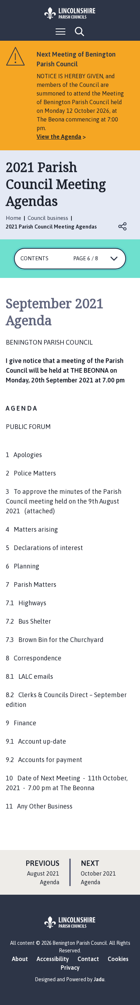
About (20, 959)
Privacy (70, 967)
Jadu (99, 979)
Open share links (123, 226)
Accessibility (53, 959)
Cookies (118, 959)
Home (13, 218)
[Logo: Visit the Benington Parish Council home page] (70, 13)
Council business (48, 218)
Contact (88, 959)
